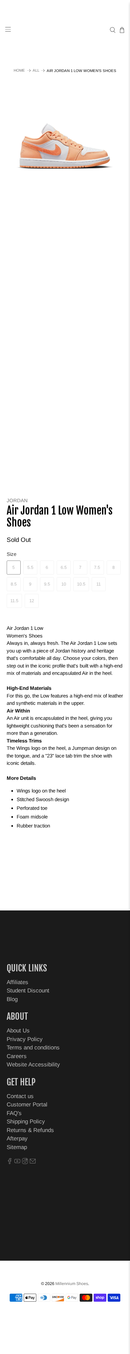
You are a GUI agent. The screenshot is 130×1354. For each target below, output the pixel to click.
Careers (17, 1056)
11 (98, 584)
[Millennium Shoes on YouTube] (17, 1162)
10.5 (81, 584)
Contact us (20, 1096)
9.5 (47, 584)
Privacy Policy (25, 1039)
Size (11, 554)
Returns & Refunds (30, 1130)
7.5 (97, 567)
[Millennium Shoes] (65, 30)
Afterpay (17, 1138)
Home (19, 70)
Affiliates (17, 982)
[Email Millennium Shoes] (33, 1162)
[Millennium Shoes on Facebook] (10, 1162)
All (36, 70)
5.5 (30, 567)
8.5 (14, 584)
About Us (18, 1030)
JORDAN (17, 500)
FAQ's (14, 1113)
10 (63, 584)
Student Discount (28, 990)
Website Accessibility (33, 1064)
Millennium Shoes (71, 1283)
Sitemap (17, 1147)
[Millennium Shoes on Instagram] (25, 1162)
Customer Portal (27, 1104)
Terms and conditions (33, 1047)
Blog (12, 999)
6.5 (64, 567)
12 (31, 600)
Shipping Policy (26, 1121)
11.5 (14, 600)
